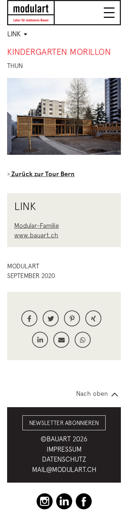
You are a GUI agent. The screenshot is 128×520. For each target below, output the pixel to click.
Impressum (64, 449)
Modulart (23, 266)
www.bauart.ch (36, 235)
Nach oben (92, 393)
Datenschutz (64, 459)
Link (14, 34)
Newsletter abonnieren (64, 423)
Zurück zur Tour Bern (42, 174)
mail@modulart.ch (64, 469)
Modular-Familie (36, 225)
